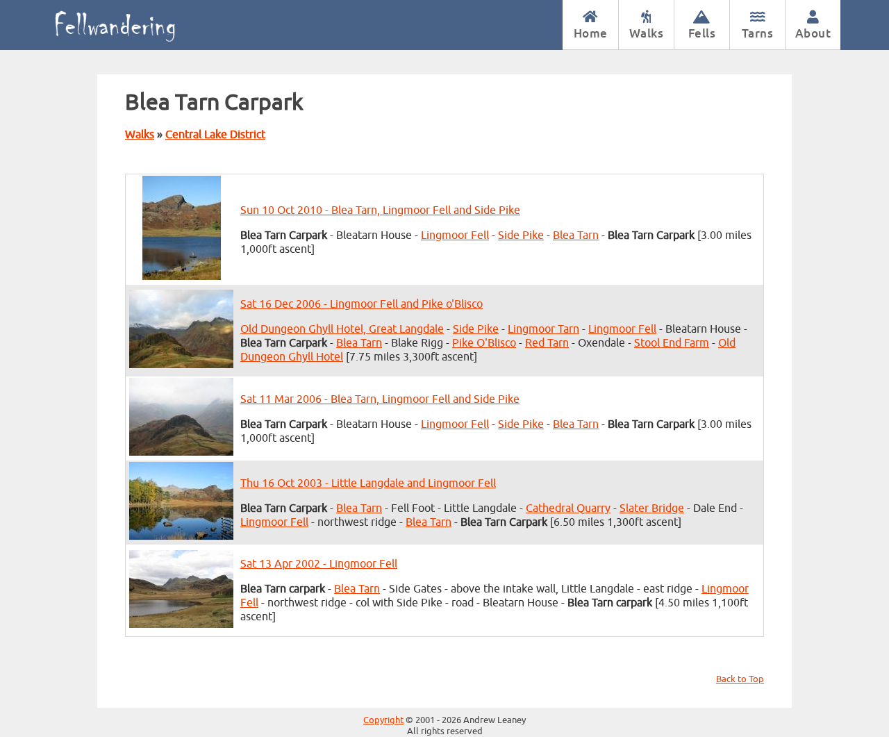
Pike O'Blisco (484, 343)
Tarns (758, 33)
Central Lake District (215, 135)
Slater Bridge (652, 508)
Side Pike (521, 235)
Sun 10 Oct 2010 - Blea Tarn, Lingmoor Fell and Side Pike (380, 210)
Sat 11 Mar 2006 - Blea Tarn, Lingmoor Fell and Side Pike (380, 399)
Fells (702, 33)
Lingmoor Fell (455, 235)
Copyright (383, 720)
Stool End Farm (671, 343)
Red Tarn (547, 343)
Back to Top (740, 679)
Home (591, 33)
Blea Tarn (576, 235)
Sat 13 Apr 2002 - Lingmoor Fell (318, 564)
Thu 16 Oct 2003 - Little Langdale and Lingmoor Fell (368, 483)
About (813, 33)
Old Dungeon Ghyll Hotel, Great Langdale (342, 329)
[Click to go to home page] (130, 25)
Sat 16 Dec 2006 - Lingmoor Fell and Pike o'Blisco (361, 304)
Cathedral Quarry (568, 508)
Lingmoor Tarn (543, 329)
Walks (646, 33)
